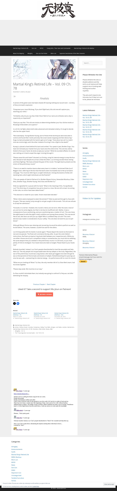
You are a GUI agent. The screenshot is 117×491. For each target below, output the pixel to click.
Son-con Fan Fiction (41, 53)
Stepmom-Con (87, 179)
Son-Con (85, 174)
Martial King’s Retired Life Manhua (84, 48)
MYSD (41, 48)
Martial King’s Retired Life (20, 48)
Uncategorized (88, 182)
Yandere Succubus (89, 184)
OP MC (30, 329)
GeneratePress (61, 488)
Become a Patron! (88, 234)
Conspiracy (36, 327)
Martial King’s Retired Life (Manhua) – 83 (41, 314)
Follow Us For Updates (92, 198)
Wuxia (47, 329)
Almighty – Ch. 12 (20, 331)
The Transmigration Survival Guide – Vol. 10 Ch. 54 (29, 333)
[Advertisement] (58, 33)
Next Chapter (51, 284)
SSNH (84, 177)
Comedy (30, 327)
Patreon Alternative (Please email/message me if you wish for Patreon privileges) (90, 257)
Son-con (34, 48)
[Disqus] (44, 362)
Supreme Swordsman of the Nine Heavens (72, 53)
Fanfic (85, 158)
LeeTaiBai (58, 327)
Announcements (88, 156)
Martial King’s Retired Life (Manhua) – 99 (20, 314)
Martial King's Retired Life (22, 325)
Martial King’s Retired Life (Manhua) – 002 (61, 314)
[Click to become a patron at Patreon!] (44, 297)
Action (17, 327)
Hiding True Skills (45, 327)
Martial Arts (70, 327)
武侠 (51, 329)
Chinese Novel (23, 327)
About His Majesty (18, 53)
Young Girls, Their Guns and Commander (59, 48)
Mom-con (53, 53)
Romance (35, 329)
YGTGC (85, 187)
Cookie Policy (36, 486)
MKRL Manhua (88, 163)
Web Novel (42, 329)
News (84, 171)
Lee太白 (64, 327)
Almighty (30, 53)
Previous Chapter (39, 284)
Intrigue (53, 327)
